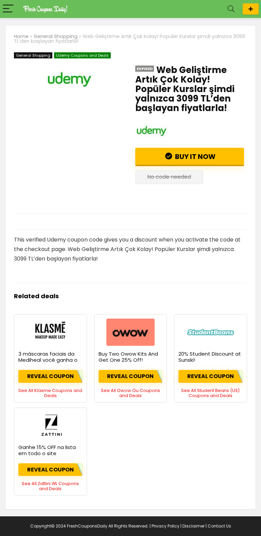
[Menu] (8, 9)
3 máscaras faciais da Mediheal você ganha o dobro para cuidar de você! (47, 363)
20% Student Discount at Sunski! (209, 356)
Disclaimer (193, 526)
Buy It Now (194, 156)
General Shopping (55, 36)
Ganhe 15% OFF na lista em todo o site (47, 450)
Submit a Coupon (251, 9)
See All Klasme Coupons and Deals (50, 393)
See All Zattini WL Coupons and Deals (50, 486)
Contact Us (219, 526)
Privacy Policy (165, 526)
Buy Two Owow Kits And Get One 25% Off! (128, 356)
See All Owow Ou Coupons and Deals (130, 393)
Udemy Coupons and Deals (82, 55)
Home (21, 36)
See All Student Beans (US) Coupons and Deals (210, 393)
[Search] (231, 9)
